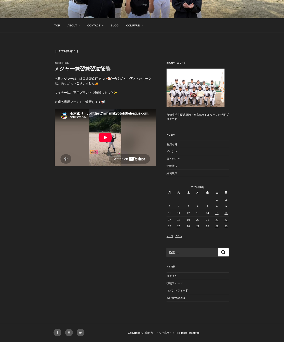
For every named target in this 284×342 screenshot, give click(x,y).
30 (226, 226)
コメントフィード (177, 290)
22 (217, 219)
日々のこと (173, 158)
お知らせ (172, 144)
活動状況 (172, 165)
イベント (172, 151)
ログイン (172, 276)
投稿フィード (175, 283)
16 (226, 213)
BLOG (115, 25)
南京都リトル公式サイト (160, 332)
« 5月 (170, 236)
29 (217, 226)
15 (217, 213)
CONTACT (93, 25)
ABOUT (72, 25)
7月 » (178, 236)
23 (226, 219)
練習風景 (172, 173)
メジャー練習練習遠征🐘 (82, 68)
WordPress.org (176, 297)
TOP (57, 25)
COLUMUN (133, 25)
